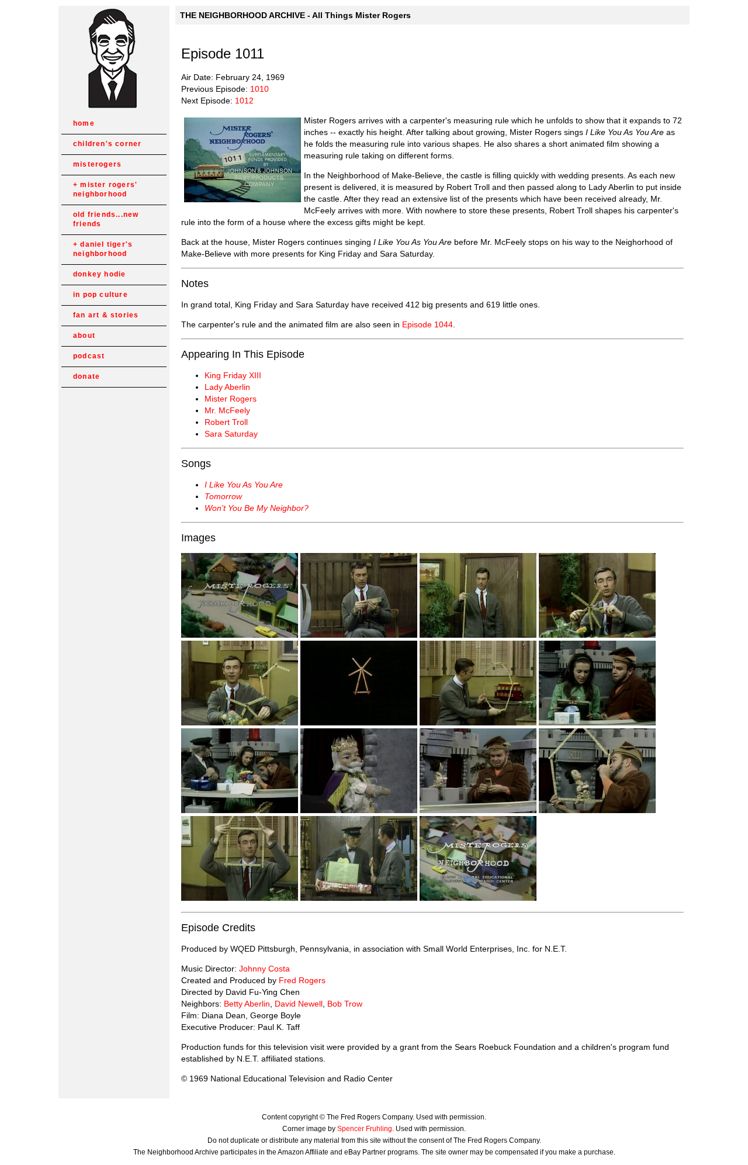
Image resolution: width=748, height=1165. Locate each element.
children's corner (107, 144)
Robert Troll (226, 422)
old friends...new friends (105, 219)
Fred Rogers (302, 980)
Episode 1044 (427, 324)
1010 (259, 89)
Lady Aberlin (227, 387)
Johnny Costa (264, 968)
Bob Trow (344, 1003)
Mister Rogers (231, 398)
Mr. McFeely (227, 410)
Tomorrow (223, 496)
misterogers (97, 164)
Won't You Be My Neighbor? (257, 508)
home (84, 123)
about (84, 335)
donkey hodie (99, 274)
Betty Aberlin (247, 1003)
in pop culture (100, 295)
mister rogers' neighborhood (105, 189)
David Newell (299, 1003)
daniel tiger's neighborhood (103, 249)
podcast (89, 356)
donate (86, 376)
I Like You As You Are (244, 484)
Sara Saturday (231, 433)
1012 (244, 100)
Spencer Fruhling (364, 1129)
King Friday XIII (233, 375)
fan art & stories (105, 315)
